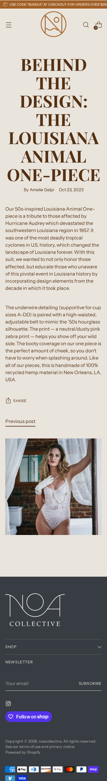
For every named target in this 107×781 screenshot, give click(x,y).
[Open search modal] (86, 25)
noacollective (50, 741)
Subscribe (90, 683)
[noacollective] (53, 24)
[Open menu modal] (8, 25)
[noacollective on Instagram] (8, 704)
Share (19, 401)
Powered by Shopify (22, 752)
